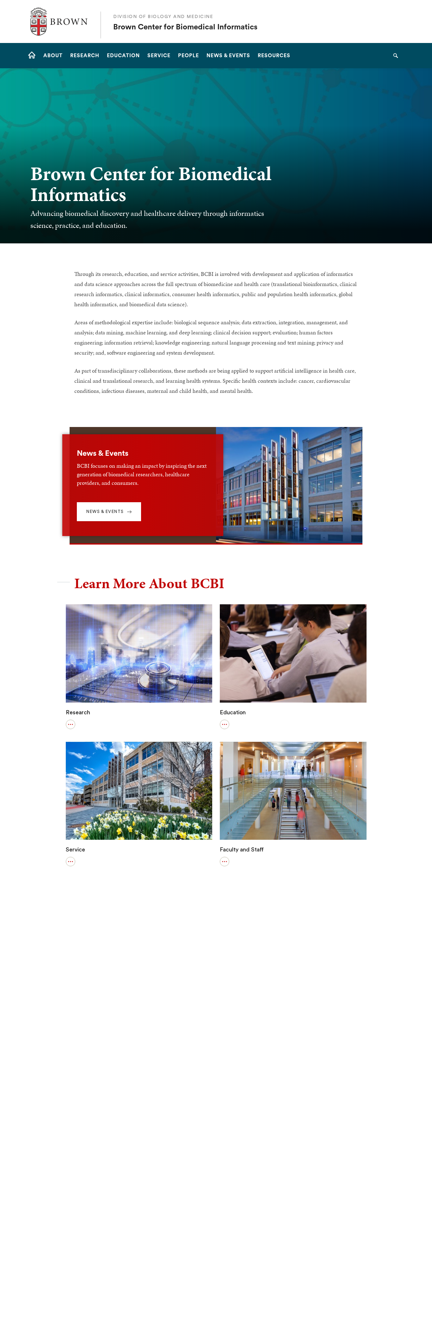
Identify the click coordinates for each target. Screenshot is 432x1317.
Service (75, 849)
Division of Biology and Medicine (163, 17)
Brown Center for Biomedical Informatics (185, 27)
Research (78, 712)
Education (233, 712)
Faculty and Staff (242, 849)
